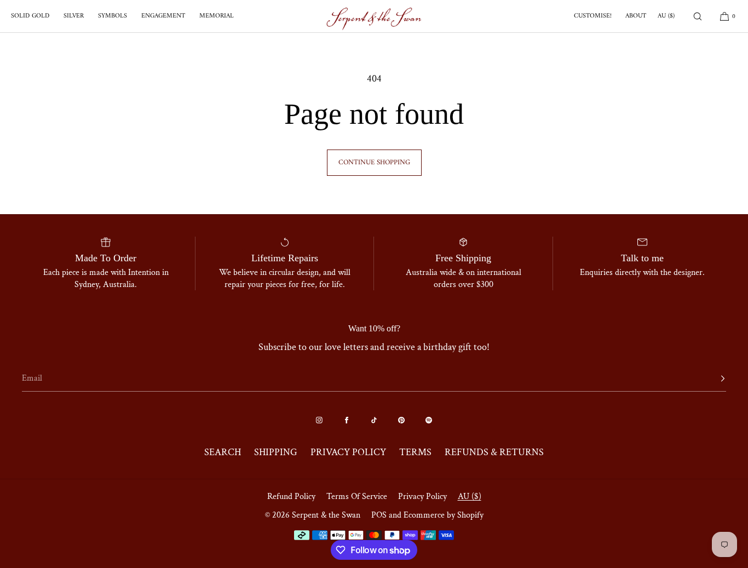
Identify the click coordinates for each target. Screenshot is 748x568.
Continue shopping (374, 162)
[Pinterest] (401, 420)
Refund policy (291, 496)
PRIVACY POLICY (348, 452)
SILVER (74, 16)
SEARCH (222, 452)
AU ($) (666, 16)
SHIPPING (275, 452)
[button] (697, 16)
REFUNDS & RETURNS (494, 452)
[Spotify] (429, 420)
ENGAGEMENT (163, 16)
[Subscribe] (712, 378)
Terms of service (356, 496)
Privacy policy (422, 496)
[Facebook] (347, 420)
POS (379, 515)
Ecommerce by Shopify (444, 515)
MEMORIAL (216, 16)
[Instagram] (319, 420)
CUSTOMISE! (593, 16)
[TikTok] (374, 420)
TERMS (415, 452)
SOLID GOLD (30, 16)
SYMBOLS (112, 16)
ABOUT (635, 16)
